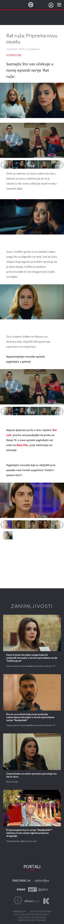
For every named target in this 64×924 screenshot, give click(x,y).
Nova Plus (22, 445)
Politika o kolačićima (32, 917)
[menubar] (51, 5)
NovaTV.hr (32, 5)
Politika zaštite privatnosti (32, 914)
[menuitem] (51, 5)
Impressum (19, 911)
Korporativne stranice (32, 920)
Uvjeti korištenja (40, 911)
